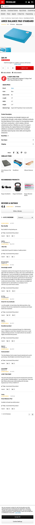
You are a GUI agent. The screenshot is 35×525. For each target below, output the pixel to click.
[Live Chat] (26, 2)
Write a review (19, 24)
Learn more (17, 64)
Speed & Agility (15, 18)
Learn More (18, 512)
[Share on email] (25, 153)
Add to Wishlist (7, 72)
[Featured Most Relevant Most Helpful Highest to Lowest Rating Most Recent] (25, 217)
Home (2, 18)
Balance (21, 18)
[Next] (32, 414)
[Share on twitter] (18, 153)
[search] (17, 6)
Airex (12, 88)
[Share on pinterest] (21, 153)
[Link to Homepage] (11, 2)
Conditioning (8, 18)
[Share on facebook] (14, 153)
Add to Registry (18, 72)
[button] (2, 6)
